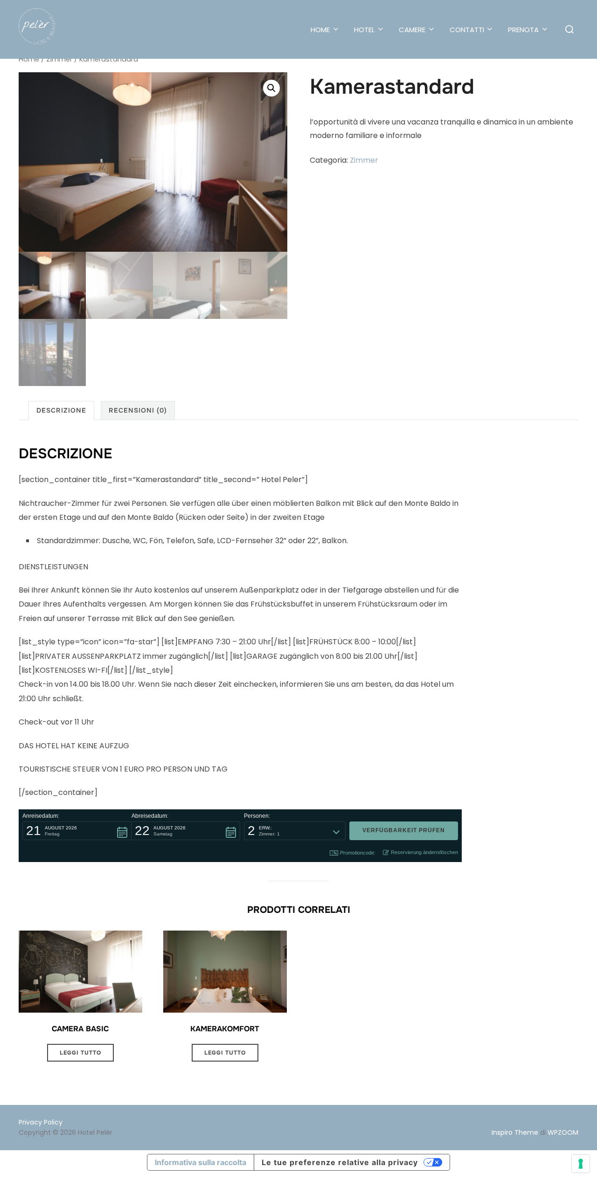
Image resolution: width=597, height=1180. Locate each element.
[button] (271, 88)
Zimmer (59, 59)
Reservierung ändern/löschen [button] (424, 852)
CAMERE (412, 30)
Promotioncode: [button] (357, 853)
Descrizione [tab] (61, 410)
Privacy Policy (40, 1122)
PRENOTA (523, 30)
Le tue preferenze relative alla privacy (340, 1162)
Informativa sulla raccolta (200, 1162)
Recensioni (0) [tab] (138, 410)
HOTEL (364, 30)
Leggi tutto (80, 1052)
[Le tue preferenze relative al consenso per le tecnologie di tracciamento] (581, 1164)
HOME (320, 30)
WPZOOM (563, 1132)
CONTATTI (467, 30)
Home (29, 59)
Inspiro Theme (515, 1132)
